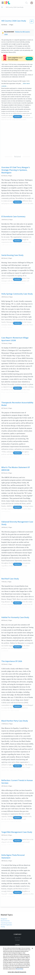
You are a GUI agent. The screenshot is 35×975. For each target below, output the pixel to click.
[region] (17, 960)
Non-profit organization (6, 924)
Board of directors (5, 920)
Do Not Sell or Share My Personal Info (17, 972)
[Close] (32, 948)
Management (4, 919)
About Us (17, 938)
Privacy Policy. (19, 969)
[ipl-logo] (7, 3)
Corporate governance (6, 923)
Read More (17, 202)
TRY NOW (29, 58)
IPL (2, 7)
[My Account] (32, 3)
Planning (3, 926)
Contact (17, 940)
